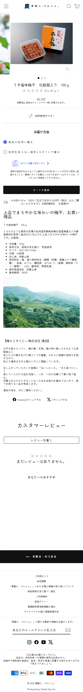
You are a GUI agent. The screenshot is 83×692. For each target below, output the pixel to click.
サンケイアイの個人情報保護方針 (41, 611)
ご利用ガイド (41, 576)
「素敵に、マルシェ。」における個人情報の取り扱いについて (41, 586)
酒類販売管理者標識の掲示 (41, 606)
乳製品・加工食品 (44, 556)
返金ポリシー (41, 601)
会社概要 (41, 581)
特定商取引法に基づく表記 (41, 591)
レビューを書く (41, 440)
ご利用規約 (41, 596)
